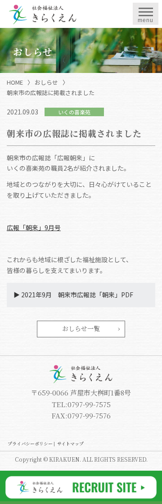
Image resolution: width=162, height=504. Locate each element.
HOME (15, 82)
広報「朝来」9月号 (34, 227)
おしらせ (46, 82)
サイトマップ (70, 443)
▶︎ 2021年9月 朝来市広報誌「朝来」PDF (73, 294)
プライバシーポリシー (30, 443)
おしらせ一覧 (81, 328)
